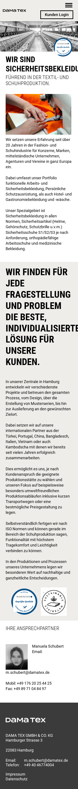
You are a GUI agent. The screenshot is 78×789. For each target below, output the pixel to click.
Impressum (15, 774)
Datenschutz (17, 779)
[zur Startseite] (14, 10)
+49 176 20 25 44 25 (34, 683)
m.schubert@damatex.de (28, 672)
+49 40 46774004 (39, 765)
